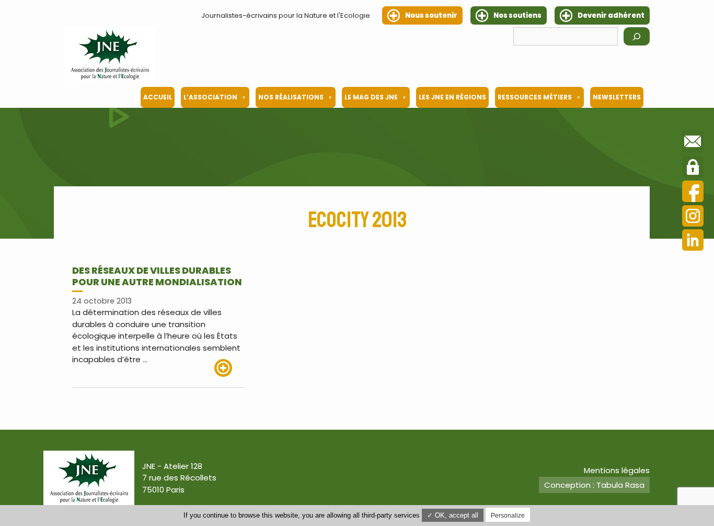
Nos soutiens (517, 15)
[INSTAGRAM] (693, 217)
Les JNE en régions (452, 97)
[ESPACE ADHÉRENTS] (693, 168)
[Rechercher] (637, 36)
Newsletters (617, 97)
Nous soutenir (431, 15)
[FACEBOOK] (693, 193)
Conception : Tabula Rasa (594, 484)
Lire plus (229, 368)
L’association (210, 97)
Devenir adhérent (611, 15)
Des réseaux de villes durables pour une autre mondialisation (157, 276)
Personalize (508, 515)
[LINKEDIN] (693, 241)
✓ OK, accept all (452, 515)
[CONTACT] (693, 143)
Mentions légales (617, 470)
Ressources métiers (535, 97)
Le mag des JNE (371, 97)
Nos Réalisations (291, 97)
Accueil (157, 97)
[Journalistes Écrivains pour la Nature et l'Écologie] (109, 54)
